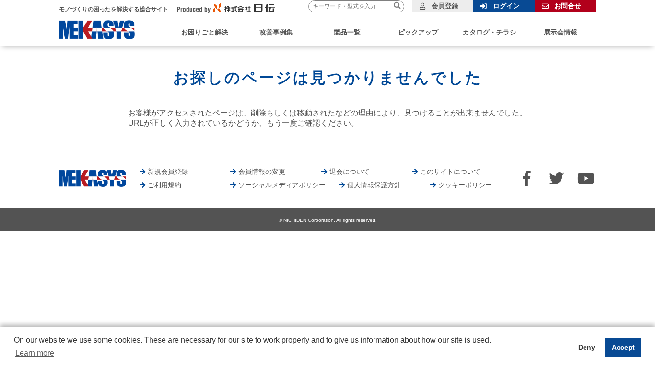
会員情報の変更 (261, 171)
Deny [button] (586, 347)
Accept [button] (623, 347)
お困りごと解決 (204, 32)
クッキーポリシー (465, 185)
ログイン (506, 6)
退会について (349, 171)
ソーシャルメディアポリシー (282, 185)
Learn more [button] (34, 353)
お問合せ (567, 6)
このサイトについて (450, 171)
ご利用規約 (164, 185)
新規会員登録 (168, 171)
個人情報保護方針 (374, 185)
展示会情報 (560, 32)
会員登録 (445, 6)
